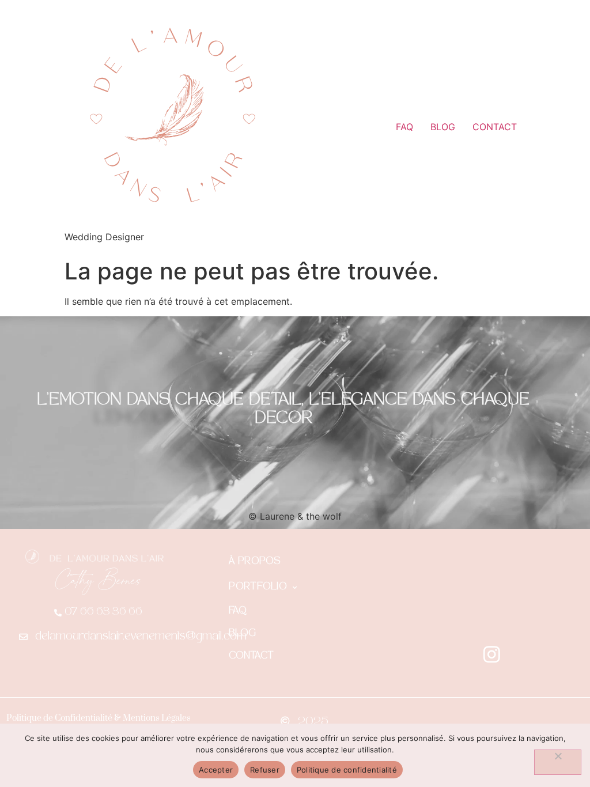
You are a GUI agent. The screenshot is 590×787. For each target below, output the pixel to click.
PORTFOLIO (258, 587)
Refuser (264, 769)
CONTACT (494, 127)
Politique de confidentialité (347, 769)
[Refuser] (557, 762)
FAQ (404, 127)
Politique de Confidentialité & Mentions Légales (98, 718)
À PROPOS (255, 562)
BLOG (442, 127)
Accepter (216, 769)
